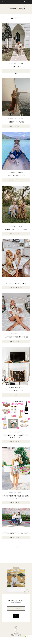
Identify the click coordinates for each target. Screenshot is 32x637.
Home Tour (16, 67)
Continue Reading (15, 71)
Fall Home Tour (16, 391)
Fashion (21, 118)
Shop (16, 628)
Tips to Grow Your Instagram (16, 533)
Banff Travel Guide (16, 176)
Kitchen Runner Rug (16, 283)
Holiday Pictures (16, 122)
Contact (16, 633)
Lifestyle (20, 63)
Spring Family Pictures (16, 229)
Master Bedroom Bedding (16, 337)
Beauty (16, 629)
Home (16, 626)
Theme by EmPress (16, 635)
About (16, 627)
